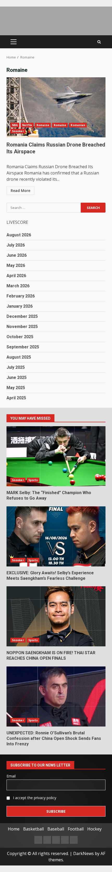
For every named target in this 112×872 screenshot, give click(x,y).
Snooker (18, 131)
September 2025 (23, 346)
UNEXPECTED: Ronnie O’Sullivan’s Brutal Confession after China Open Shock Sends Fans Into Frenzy (56, 696)
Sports (33, 480)
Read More (20, 190)
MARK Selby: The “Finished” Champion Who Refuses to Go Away (56, 456)
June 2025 (17, 377)
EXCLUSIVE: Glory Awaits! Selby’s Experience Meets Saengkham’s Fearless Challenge (56, 536)
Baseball (55, 829)
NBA (15, 125)
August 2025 (19, 357)
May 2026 (16, 265)
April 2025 (16, 397)
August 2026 (19, 234)
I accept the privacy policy (34, 797)
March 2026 (18, 285)
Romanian (78, 125)
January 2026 (20, 306)
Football (76, 829)
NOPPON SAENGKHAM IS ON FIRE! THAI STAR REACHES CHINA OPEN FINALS (56, 616)
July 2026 (16, 245)
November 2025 (22, 326)
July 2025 (16, 367)
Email (11, 776)
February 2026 (21, 296)
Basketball (33, 829)
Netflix (27, 125)
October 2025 (20, 336)
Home (14, 829)
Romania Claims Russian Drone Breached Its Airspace (56, 107)
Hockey (94, 829)
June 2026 (17, 255)
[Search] (99, 42)
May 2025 (16, 387)
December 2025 (22, 316)
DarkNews (83, 853)
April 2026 (16, 275)
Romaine (42, 125)
